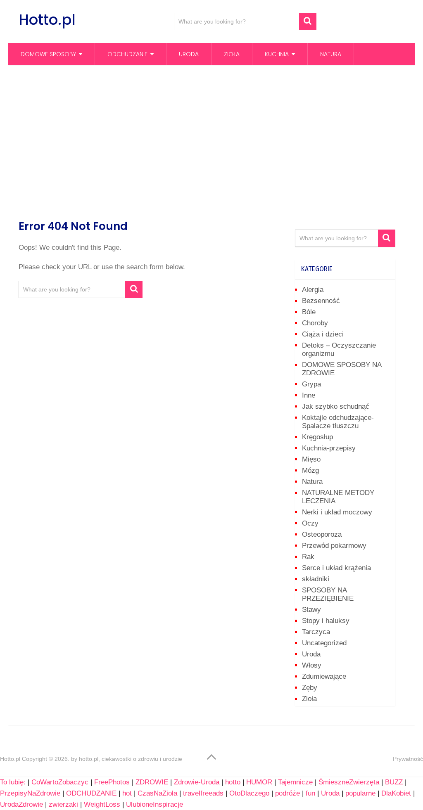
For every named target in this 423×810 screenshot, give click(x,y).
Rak (308, 557)
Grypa (311, 384)
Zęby (309, 688)
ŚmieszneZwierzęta (348, 782)
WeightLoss (102, 804)
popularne (360, 793)
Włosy (311, 665)
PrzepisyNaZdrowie (30, 793)
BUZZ (394, 782)
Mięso (311, 459)
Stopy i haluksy (325, 621)
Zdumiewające (324, 676)
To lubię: (13, 782)
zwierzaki (63, 804)
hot (127, 793)
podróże (287, 793)
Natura (330, 54)
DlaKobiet (396, 793)
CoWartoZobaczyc (59, 782)
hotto (232, 782)
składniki (315, 579)
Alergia (312, 290)
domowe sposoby (48, 54)
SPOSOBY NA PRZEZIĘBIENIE (328, 594)
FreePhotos (112, 782)
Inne (308, 395)
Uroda (189, 54)
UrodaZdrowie (21, 804)
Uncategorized (324, 643)
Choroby (315, 323)
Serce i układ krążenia (336, 568)
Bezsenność (321, 301)
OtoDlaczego (249, 793)
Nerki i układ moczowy (337, 512)
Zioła (232, 54)
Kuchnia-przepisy (329, 448)
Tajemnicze (295, 782)
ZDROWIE (151, 782)
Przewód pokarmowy (334, 545)
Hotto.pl (47, 19)
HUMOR (259, 782)
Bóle (309, 312)
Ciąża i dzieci (323, 334)
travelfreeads (203, 793)
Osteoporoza (322, 534)
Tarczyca (316, 632)
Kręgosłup (317, 437)
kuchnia (277, 54)
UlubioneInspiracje (154, 804)
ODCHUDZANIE (91, 793)
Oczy (310, 523)
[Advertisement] (211, 137)
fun (310, 793)
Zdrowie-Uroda (196, 782)
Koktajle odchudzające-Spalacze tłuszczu (338, 422)
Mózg (310, 470)
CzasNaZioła (157, 793)
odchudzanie (127, 54)
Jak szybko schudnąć (335, 406)
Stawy (311, 609)
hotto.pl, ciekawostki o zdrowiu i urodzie (130, 759)
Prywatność (408, 759)
